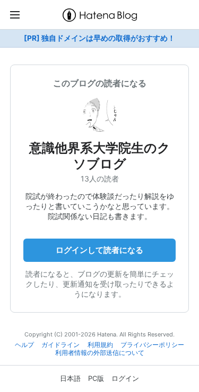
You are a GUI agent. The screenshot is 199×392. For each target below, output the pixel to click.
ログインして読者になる (99, 250)
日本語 (70, 378)
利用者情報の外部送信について (99, 353)
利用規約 (100, 345)
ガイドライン (60, 345)
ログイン (125, 378)
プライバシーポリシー (152, 345)
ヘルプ (24, 345)
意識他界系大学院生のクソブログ (99, 155)
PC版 (96, 378)
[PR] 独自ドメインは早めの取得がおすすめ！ (99, 38)
